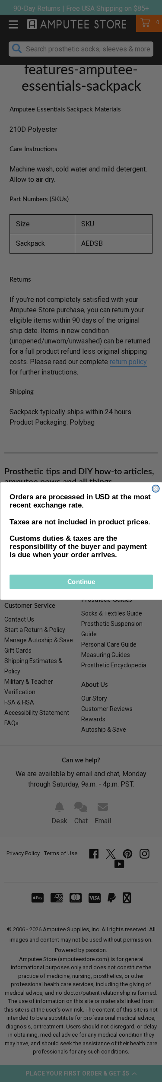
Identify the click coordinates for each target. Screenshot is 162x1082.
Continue (81, 582)
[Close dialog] (155, 488)
